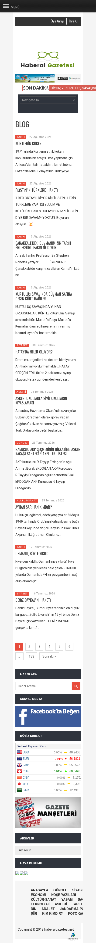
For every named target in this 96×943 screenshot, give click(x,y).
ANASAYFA (39, 890)
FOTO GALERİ (79, 913)
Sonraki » (49, 656)
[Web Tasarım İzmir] (74, 940)
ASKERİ (21, 391)
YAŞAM (67, 899)
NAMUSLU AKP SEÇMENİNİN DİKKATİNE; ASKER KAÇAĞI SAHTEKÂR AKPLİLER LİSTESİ (47, 451)
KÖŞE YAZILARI (63, 894)
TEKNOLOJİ (40, 904)
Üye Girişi (57, 21)
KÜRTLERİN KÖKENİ (28, 143)
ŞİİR (34, 913)
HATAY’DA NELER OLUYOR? (34, 352)
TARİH (21, 137)
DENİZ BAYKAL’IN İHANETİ (33, 600)
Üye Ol (73, 21)
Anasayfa (33, 34)
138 (31, 656)
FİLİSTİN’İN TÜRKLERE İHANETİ (36, 190)
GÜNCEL (22, 442)
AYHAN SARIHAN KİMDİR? (33, 507)
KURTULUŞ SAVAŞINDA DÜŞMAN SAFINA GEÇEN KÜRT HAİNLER (43, 296)
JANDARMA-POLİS (74, 908)
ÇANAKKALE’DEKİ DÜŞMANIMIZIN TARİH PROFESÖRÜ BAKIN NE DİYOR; (43, 245)
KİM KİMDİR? (52, 913)
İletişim (47, 41)
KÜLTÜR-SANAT (27, 500)
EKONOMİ (38, 894)
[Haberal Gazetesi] (48, 67)
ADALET (48, 908)
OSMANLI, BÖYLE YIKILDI (32, 553)
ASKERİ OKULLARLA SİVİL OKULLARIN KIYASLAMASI (41, 401)
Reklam (31, 41)
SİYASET (22, 345)
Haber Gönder (55, 34)
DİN (33, 908)
